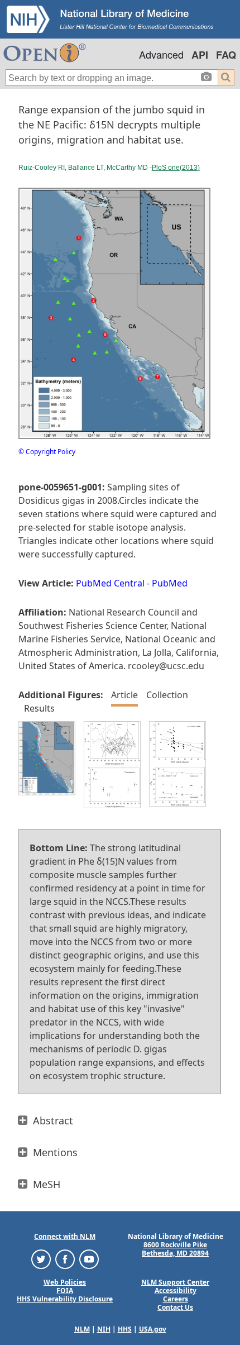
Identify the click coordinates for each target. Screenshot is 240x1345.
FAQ (226, 54)
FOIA (64, 1290)
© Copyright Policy (46, 451)
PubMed (170, 583)
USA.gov (152, 1329)
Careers (175, 1299)
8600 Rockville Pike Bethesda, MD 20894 (175, 1249)
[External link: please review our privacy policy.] (41, 1258)
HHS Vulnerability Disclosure (65, 1299)
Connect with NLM (64, 1236)
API (199, 54)
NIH (104, 1329)
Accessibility (175, 1290)
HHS (125, 1329)
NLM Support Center (175, 1282)
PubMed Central (110, 583)
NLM (82, 1329)
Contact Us (175, 1307)
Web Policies (65, 1282)
